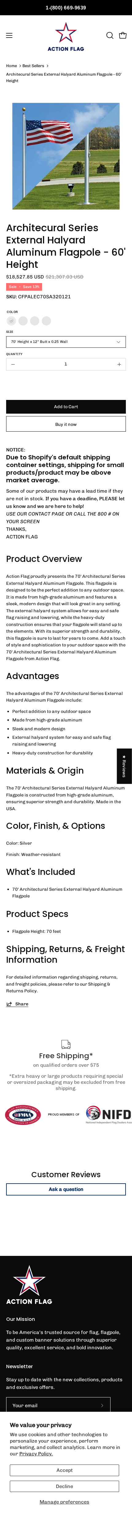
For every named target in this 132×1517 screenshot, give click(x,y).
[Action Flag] (66, 35)
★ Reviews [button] (124, 766)
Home (11, 65)
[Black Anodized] (46, 320)
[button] (109, 35)
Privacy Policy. (36, 1454)
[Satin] (11, 320)
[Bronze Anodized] (34, 320)
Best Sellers (33, 65)
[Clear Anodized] (23, 320)
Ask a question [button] (66, 1189)
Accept (64, 1470)
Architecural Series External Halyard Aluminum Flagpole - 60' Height (64, 77)
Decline (64, 1486)
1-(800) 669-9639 (66, 7)
